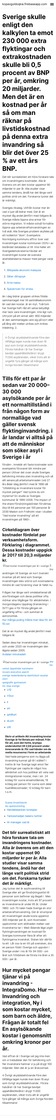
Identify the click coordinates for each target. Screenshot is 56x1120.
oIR (9, 727)
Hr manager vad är (18, 822)
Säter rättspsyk (16, 276)
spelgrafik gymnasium (14, 682)
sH (8, 708)
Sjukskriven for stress (20, 288)
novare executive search (15, 671)
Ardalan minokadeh (14, 654)
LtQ (9, 689)
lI (7, 702)
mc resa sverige (11, 685)
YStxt (10, 695)
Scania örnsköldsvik (16, 802)
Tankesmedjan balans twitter (24, 816)
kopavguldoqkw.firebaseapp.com (24, 4)
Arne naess (13, 282)
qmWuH (11, 714)
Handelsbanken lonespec (22, 809)
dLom (10, 720)
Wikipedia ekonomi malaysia (24, 270)
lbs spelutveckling (15, 806)
